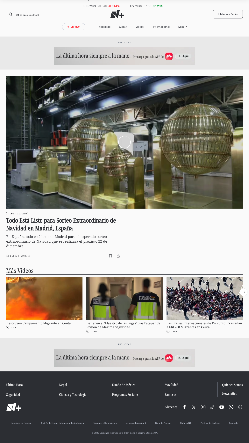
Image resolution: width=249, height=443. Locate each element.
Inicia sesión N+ (228, 14)
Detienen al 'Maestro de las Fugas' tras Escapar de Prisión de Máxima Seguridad (123, 325)
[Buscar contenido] (10, 14)
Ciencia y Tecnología (73, 394)
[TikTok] (212, 407)
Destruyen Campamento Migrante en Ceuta (38, 323)
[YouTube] (221, 407)
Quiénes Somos (232, 384)
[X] (193, 407)
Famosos (170, 394)
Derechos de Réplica (21, 423)
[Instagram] (203, 407)
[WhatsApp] (231, 407)
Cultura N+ (185, 423)
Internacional (161, 27)
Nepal (63, 384)
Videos (140, 27)
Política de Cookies (210, 423)
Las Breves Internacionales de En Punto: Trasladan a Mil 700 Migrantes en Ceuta (204, 325)
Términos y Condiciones (105, 423)
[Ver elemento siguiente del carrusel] (243, 292)
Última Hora (14, 384)
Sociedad (104, 27)
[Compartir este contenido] (118, 256)
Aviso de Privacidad (136, 423)
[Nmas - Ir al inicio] (117, 14)
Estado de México (123, 384)
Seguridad (13, 394)
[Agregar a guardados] (110, 256)
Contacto (233, 423)
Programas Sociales (125, 394)
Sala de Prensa (163, 423)
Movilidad (171, 384)
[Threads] (240, 407)
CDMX (123, 27)
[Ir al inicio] (13, 407)
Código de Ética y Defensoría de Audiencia (62, 423)
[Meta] (184, 407)
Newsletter (229, 393)
